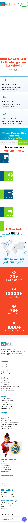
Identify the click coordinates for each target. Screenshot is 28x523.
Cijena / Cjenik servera (7, 406)
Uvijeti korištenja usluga (7, 503)
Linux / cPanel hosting (7, 388)
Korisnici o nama (5, 486)
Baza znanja (4, 464)
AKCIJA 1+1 (23, 4)
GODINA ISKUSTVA (14, 280)
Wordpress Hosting (6, 382)
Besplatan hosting (6, 482)
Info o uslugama (5, 471)
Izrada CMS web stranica (7, 415)
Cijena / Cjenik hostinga (7, 390)
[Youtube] (12, 514)
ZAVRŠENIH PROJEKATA (14, 331)
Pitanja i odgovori (5, 370)
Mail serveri (4, 402)
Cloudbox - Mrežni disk (7, 404)
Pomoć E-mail (5, 467)
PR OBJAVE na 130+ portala (8, 421)
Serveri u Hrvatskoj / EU (7, 408)
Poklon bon (4, 480)
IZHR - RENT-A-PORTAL (6, 428)
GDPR (2, 507)
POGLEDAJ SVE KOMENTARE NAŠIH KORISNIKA (11, 236)
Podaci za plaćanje (6, 505)
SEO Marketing (5, 419)
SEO (2, 522)
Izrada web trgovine (6, 417)
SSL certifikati (4, 492)
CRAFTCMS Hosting (6, 384)
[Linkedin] (9, 514)
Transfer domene (5, 368)
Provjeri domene (23, 142)
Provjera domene (5, 372)
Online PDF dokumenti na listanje (9, 424)
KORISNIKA (14, 297)
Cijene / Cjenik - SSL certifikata (9, 496)
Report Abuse (4, 509)
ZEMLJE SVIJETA (14, 314)
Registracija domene (6, 364)
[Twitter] (5, 514)
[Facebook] (2, 514)
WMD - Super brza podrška (8, 462)
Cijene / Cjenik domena (7, 374)
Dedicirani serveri (5, 398)
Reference (3, 484)
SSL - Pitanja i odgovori (7, 494)
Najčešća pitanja (5, 465)
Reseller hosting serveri (7, 400)
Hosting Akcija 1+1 (5, 392)
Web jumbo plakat (6, 426)
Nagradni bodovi (5, 478)
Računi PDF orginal (6, 469)
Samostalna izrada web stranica (10, 386)
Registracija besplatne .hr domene (10, 366)
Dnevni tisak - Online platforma (9, 422)
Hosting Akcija (5, 380)
